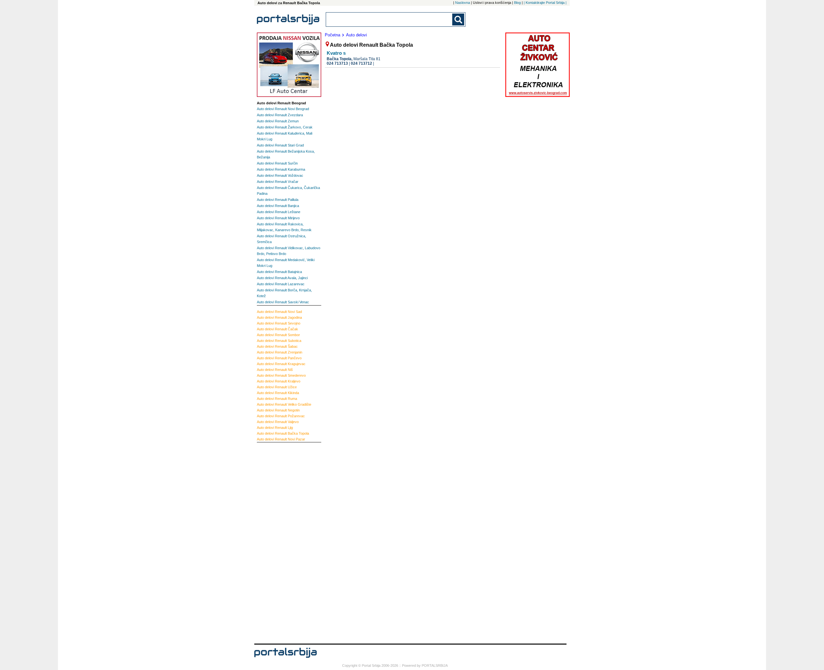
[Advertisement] (282, 542)
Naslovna (462, 3)
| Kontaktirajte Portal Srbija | (545, 3)
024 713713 (337, 63)
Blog (517, 3)
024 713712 (361, 63)
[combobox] (389, 19)
